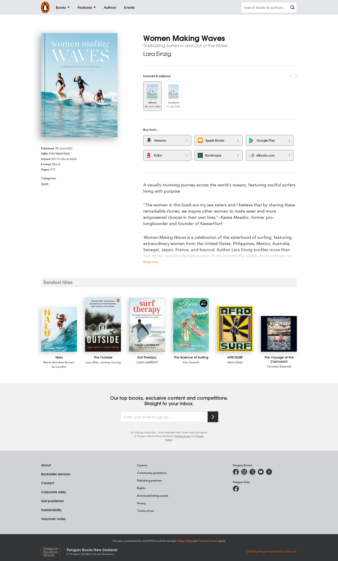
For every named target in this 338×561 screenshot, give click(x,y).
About (46, 465)
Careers (142, 465)
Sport (44, 183)
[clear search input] (292, 8)
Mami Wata (235, 362)
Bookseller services (55, 474)
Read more (150, 261)
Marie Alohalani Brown (58, 362)
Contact (47, 483)
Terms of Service (208, 541)
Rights (141, 488)
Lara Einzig (157, 53)
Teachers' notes (53, 519)
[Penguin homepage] (45, 7)
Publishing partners (149, 480)
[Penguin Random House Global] (54, 551)
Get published (52, 501)
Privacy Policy (184, 541)
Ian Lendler (59, 366)
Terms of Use (182, 436)
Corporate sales (53, 492)
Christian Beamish (279, 366)
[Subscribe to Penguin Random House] (213, 416)
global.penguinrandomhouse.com (272, 551)
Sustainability (51, 510)
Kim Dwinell (191, 362)
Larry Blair (92, 362)
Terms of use (145, 511)
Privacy (141, 503)
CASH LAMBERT (147, 362)
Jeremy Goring (110, 362)
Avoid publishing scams (152, 495)
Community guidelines (151, 473)
